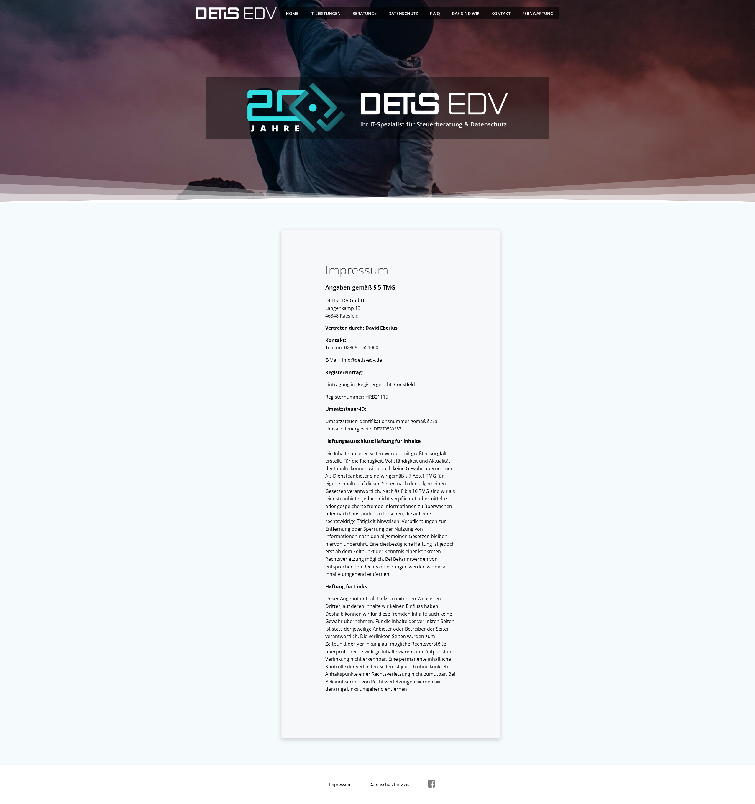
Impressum (340, 784)
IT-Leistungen (325, 13)
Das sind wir (466, 13)
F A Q (435, 13)
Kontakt (501, 13)
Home (292, 13)
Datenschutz (403, 13)
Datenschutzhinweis (389, 784)
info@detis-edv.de (362, 360)
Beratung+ (364, 13)
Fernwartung (537, 13)
